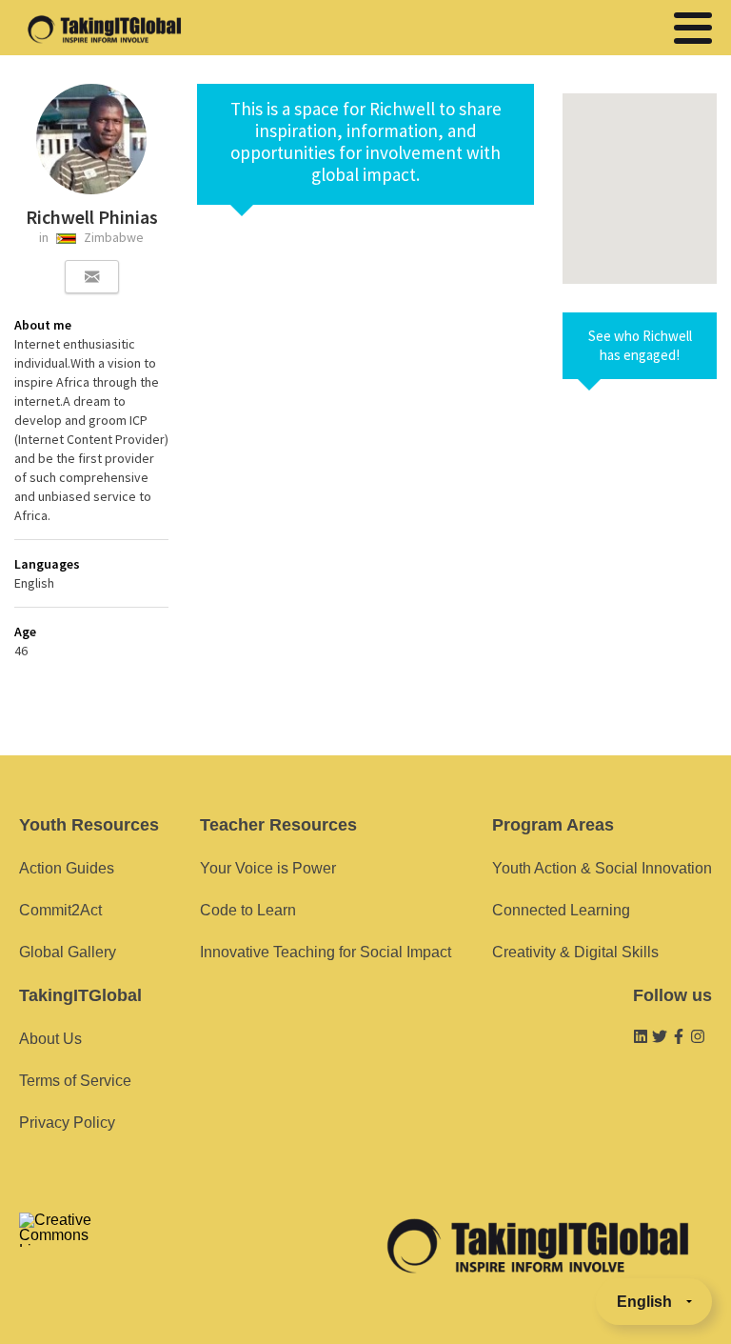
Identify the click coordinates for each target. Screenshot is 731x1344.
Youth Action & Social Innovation (602, 868)
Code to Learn (248, 910)
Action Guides (66, 868)
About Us (50, 1039)
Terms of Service (75, 1081)
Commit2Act (60, 910)
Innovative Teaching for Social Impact (325, 952)
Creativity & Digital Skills (575, 952)
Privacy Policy (67, 1122)
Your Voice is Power (268, 868)
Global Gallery (67, 952)
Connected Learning (561, 910)
